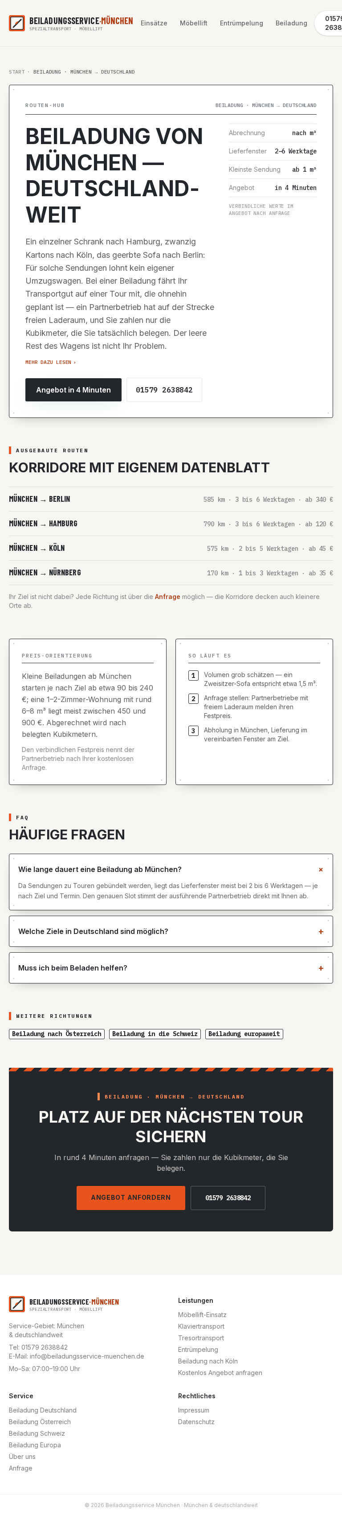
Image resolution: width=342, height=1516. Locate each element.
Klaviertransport (201, 1326)
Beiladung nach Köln (208, 1361)
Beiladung (291, 23)
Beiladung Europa (35, 1445)
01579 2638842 (164, 389)
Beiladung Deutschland (43, 1410)
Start (16, 72)
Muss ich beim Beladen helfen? (171, 968)
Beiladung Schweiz (37, 1433)
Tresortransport (201, 1338)
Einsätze (154, 23)
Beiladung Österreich (40, 1421)
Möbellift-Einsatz (202, 1314)
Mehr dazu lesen (50, 362)
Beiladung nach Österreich (56, 1034)
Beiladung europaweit (244, 1034)
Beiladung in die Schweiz (155, 1034)
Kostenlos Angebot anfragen (220, 1372)
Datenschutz (196, 1421)
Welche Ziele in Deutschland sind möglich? (171, 931)
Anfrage (167, 596)
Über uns (22, 1456)
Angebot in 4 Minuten (73, 389)
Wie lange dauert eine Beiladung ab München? (171, 869)
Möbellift (194, 23)
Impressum (193, 1410)
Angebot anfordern (131, 1197)
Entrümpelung (241, 23)
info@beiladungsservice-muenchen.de (87, 1356)
